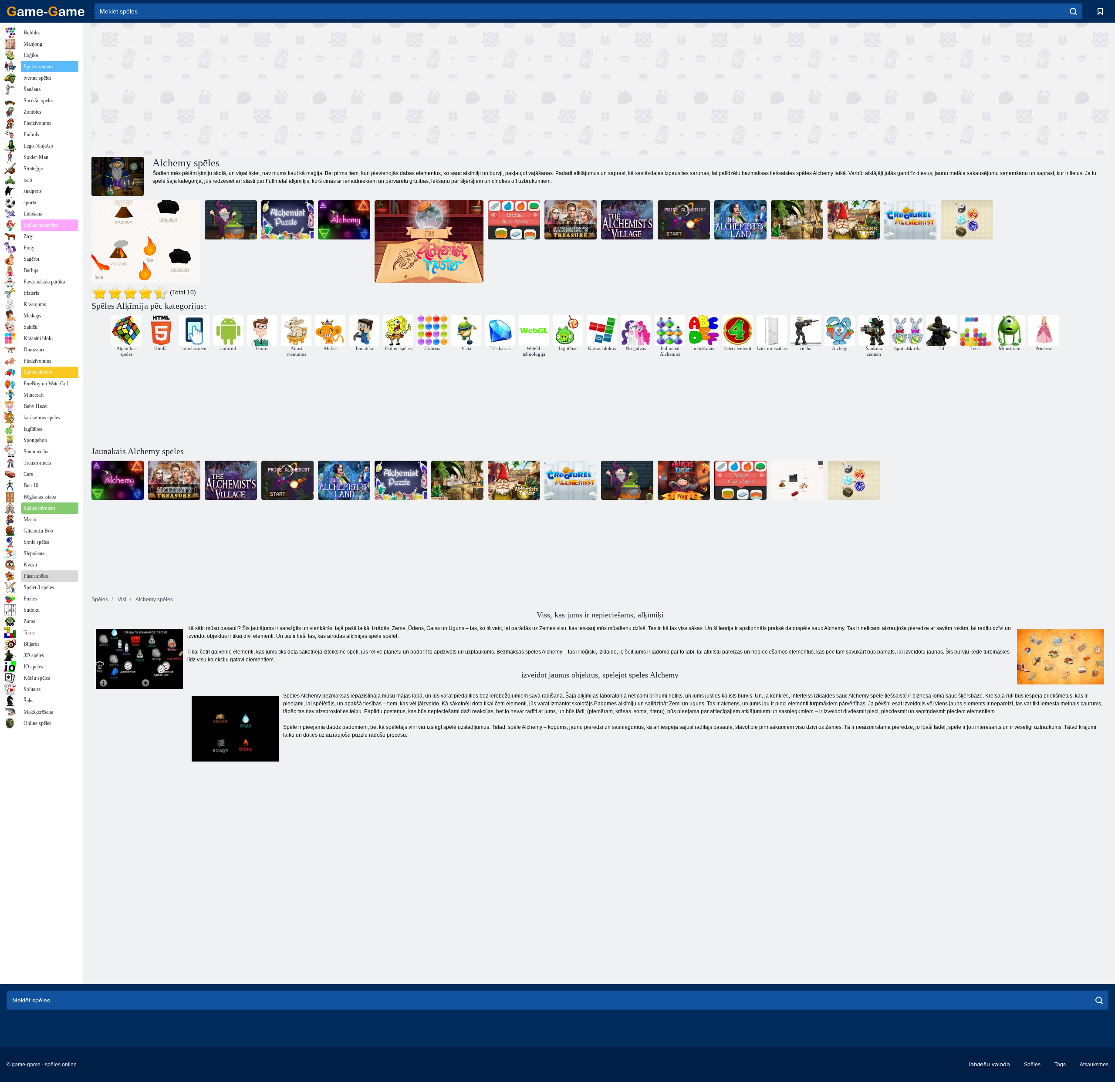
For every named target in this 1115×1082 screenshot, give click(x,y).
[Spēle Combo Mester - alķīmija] (514, 219)
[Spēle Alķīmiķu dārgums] (570, 219)
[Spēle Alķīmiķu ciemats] (627, 219)
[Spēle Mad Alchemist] (797, 219)
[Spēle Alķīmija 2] (967, 219)
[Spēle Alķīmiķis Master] (429, 241)
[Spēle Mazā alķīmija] (145, 241)
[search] (1073, 11)
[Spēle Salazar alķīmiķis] (231, 219)
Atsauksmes (1094, 1065)
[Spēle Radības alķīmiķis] (910, 219)
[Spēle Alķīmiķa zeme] (740, 219)
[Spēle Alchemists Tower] (854, 219)
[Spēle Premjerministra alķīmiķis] (684, 219)
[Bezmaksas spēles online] (46, 11)
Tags (1060, 1065)
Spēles (1032, 1065)
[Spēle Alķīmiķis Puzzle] (287, 219)
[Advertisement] (346, 88)
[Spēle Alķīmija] (344, 219)
